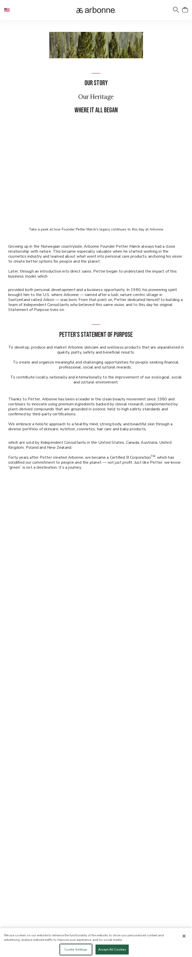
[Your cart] (185, 10)
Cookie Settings (76, 950)
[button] (9, 10)
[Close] (184, 936)
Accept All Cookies (112, 950)
